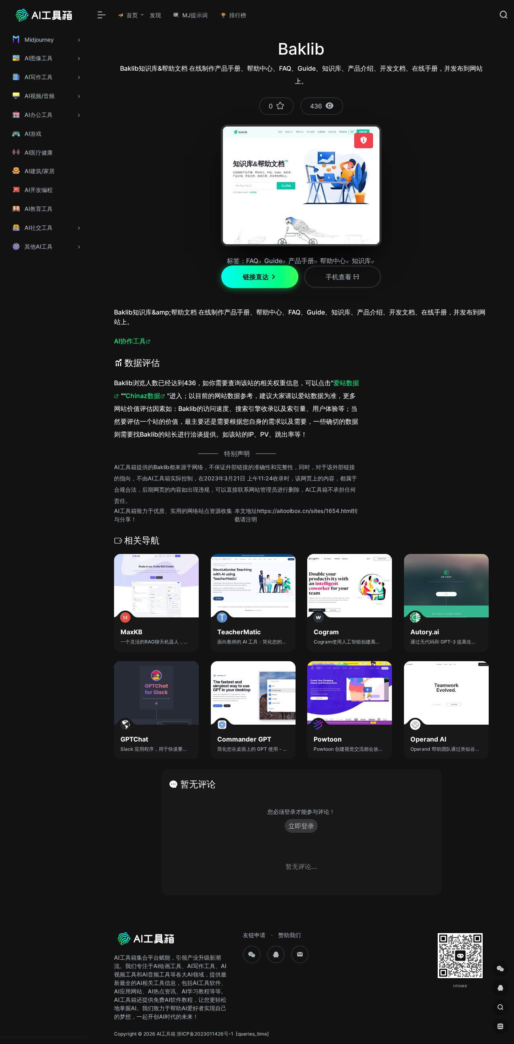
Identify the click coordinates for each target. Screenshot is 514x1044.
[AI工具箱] (146, 942)
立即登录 (301, 826)
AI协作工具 (130, 341)
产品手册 (301, 261)
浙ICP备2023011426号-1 (205, 1034)
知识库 (361, 261)
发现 (155, 15)
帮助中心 (333, 261)
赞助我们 (289, 935)
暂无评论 (198, 784)
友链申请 (254, 935)
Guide (273, 261)
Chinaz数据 (143, 396)
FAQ (252, 261)
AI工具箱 (166, 1034)
